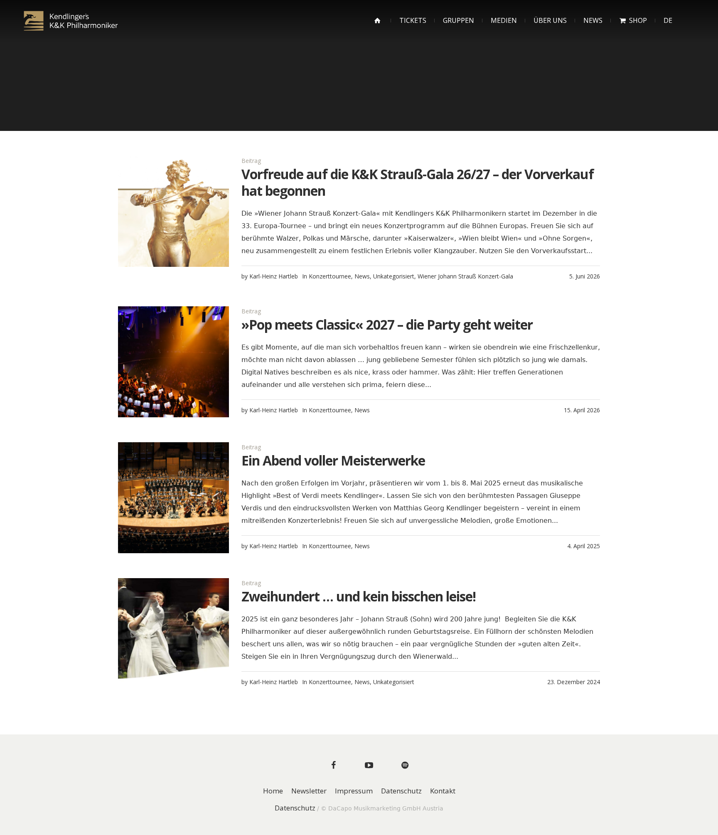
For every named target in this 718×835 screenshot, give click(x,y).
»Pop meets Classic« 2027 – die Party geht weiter (387, 324)
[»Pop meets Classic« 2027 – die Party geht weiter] (173, 361)
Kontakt (442, 791)
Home (273, 791)
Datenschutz (401, 791)
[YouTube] (369, 765)
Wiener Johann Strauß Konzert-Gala (465, 276)
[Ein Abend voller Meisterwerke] (173, 497)
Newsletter (309, 791)
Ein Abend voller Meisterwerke (333, 460)
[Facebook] (333, 765)
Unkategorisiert (393, 276)
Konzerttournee (330, 276)
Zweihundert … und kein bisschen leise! (358, 596)
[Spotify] (405, 765)
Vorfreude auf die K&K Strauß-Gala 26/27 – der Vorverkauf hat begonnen (417, 182)
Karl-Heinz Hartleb (273, 276)
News (362, 276)
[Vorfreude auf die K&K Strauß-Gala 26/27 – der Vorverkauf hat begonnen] (173, 211)
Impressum (354, 791)
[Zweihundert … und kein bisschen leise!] (173, 633)
